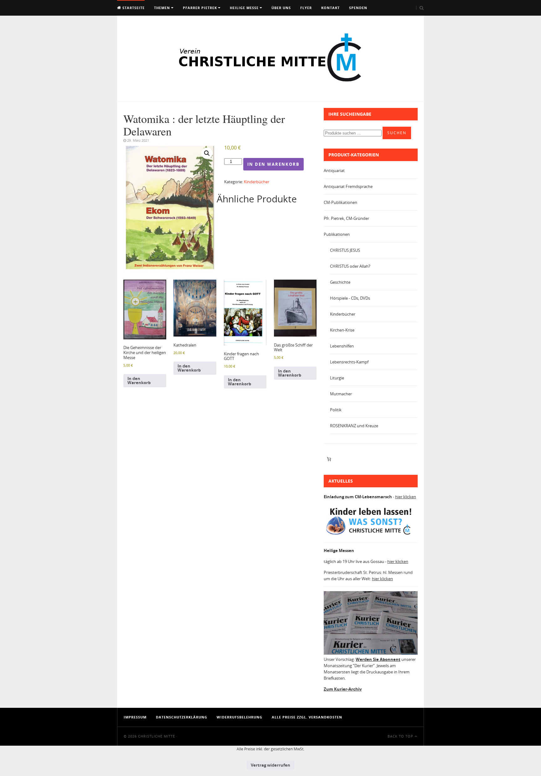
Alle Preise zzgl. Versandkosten (307, 717)
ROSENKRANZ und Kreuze (354, 426)
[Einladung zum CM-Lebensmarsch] (371, 535)
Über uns (281, 7)
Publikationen (337, 234)
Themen (162, 7)
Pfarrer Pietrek (200, 7)
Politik (336, 410)
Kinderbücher (256, 182)
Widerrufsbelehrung (239, 717)
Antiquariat (334, 170)
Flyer (306, 7)
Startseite (133, 7)
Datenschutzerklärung (181, 717)
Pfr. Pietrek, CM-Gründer (346, 218)
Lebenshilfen (342, 346)
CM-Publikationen (340, 202)
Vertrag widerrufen (270, 765)
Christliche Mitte (156, 736)
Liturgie (337, 378)
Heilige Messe (244, 7)
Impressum (135, 717)
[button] (207, 153)
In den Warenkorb (273, 164)
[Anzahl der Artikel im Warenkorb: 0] (329, 459)
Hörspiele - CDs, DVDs (350, 298)
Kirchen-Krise (342, 330)
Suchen (396, 132)
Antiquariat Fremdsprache (348, 186)
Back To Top (401, 736)
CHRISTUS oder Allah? (350, 266)
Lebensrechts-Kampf (349, 362)
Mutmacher (341, 394)
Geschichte (340, 282)
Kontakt (330, 7)
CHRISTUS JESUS (345, 250)
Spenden (358, 7)
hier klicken (405, 497)
